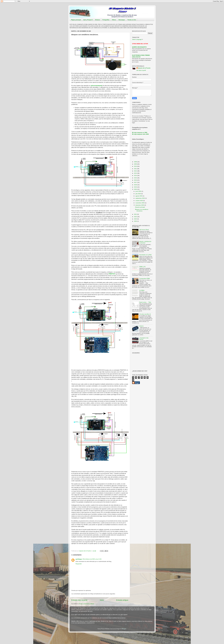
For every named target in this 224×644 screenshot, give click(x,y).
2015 (135, 178)
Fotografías (105, 19)
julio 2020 (138, 193)
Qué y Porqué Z (88, 19)
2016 (135, 180)
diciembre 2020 (139, 205)
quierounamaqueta (96, 85)
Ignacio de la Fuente (144, 68)
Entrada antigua (122, 600)
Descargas (122, 19)
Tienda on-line (131, 19)
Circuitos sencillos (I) (145, 314)
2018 (135, 184)
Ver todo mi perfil (141, 70)
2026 (135, 221)
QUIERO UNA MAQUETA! (139, 47)
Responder (79, 563)
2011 (135, 168)
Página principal (76, 19)
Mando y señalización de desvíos (145, 242)
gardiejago (79, 559)
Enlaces (97, 19)
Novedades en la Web (145, 254)
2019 (135, 187)
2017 (135, 182)
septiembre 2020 (140, 198)
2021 (135, 214)
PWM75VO (112, 274)
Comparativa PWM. (144, 278)
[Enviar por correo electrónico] (101, 551)
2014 (135, 175)
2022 (135, 216)
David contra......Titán (145, 302)
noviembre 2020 (140, 203)
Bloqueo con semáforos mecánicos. (141, 210)
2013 (135, 173)
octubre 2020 (139, 200)
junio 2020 (138, 191)
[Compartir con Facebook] (106, 551)
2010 (135, 166)
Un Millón (141, 290)
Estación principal (140, 207)
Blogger (124, 628)
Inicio (102, 600)
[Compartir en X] (104, 551)
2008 (135, 161)
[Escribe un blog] (102, 551)
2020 (135, 189)
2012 (135, 171)
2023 (135, 219)
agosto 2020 (139, 196)
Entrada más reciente (79, 600)
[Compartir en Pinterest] (107, 551)
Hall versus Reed (144, 229)
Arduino (141, 326)
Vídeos (114, 19)
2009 (135, 164)
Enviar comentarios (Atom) (86, 603)
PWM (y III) (142, 266)
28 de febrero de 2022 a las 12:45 (92, 559)
